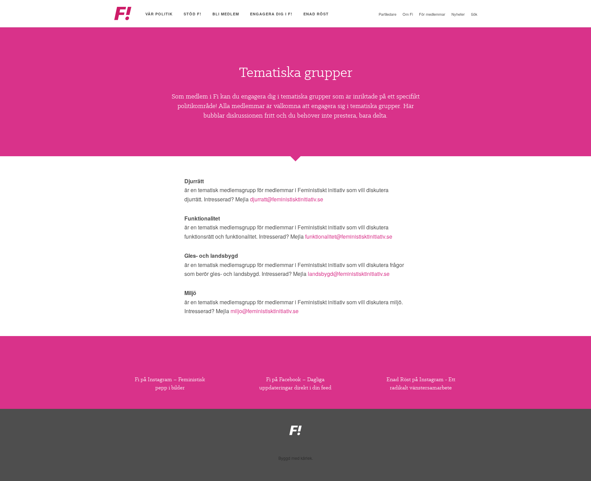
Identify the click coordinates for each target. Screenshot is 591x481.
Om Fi (408, 14)
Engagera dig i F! (271, 13)
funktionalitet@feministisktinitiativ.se (348, 236)
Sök (474, 14)
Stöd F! (192, 13)
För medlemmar (432, 14)
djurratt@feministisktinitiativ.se (286, 199)
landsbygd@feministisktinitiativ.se (349, 274)
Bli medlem (225, 13)
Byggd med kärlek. (295, 458)
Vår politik (159, 13)
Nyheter (458, 14)
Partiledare (387, 14)
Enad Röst (316, 13)
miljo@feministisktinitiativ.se (265, 311)
